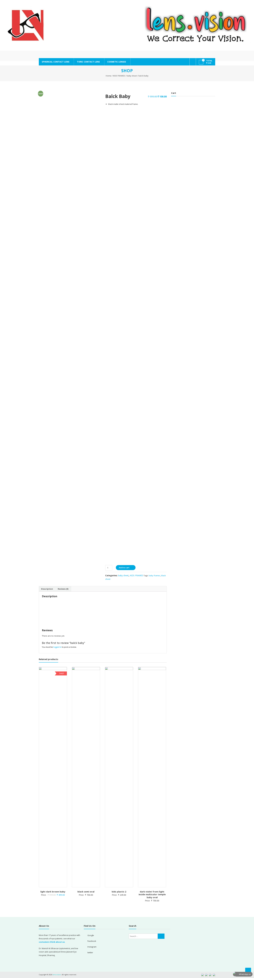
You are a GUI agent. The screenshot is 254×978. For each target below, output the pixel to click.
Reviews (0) (63, 589)
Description (47, 589)
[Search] (161, 936)
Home (108, 75)
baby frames (154, 575)
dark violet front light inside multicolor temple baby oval (152, 894)
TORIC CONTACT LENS (88, 61)
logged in (57, 647)
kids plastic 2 (119, 891)
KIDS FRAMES (119, 75)
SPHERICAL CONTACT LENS (55, 61)
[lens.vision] (127, 25)
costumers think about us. (52, 942)
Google (90, 935)
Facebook (91, 941)
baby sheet (132, 75)
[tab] (47, 588)
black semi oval (85, 891)
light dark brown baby (52, 891)
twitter (90, 952)
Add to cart (124, 567)
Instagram (91, 946)
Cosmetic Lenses (116, 61)
